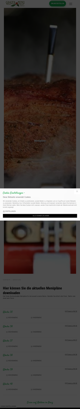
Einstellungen (10, 211)
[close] (77, 191)
